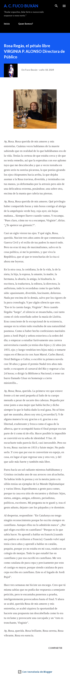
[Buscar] (56, 6)
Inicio (7, 23)
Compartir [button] (55, 648)
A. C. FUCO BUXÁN (21, 5)
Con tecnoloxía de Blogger (37, 671)
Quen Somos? (25, 23)
